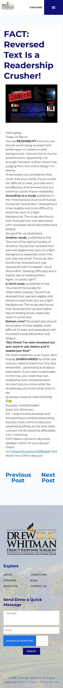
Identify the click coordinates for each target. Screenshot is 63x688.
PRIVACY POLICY (27, 682)
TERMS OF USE (49, 682)
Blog (34, 580)
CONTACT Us (38, 586)
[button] (54, 7)
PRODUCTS (11, 586)
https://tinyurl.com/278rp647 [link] (31, 451)
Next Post (48, 477)
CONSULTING (38, 574)
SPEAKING (10, 580)
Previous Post (18, 477)
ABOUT (8, 574)
